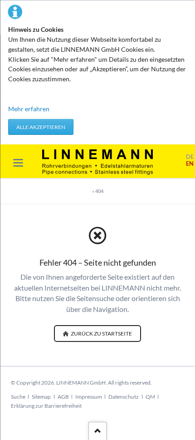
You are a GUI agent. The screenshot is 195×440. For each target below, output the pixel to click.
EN (190, 163)
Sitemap (41, 396)
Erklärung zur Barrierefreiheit (46, 405)
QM (150, 396)
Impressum (88, 396)
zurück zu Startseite (101, 333)
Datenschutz (123, 396)
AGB (63, 396)
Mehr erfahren (28, 109)
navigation (18, 163)
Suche (18, 396)
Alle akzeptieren (40, 127)
